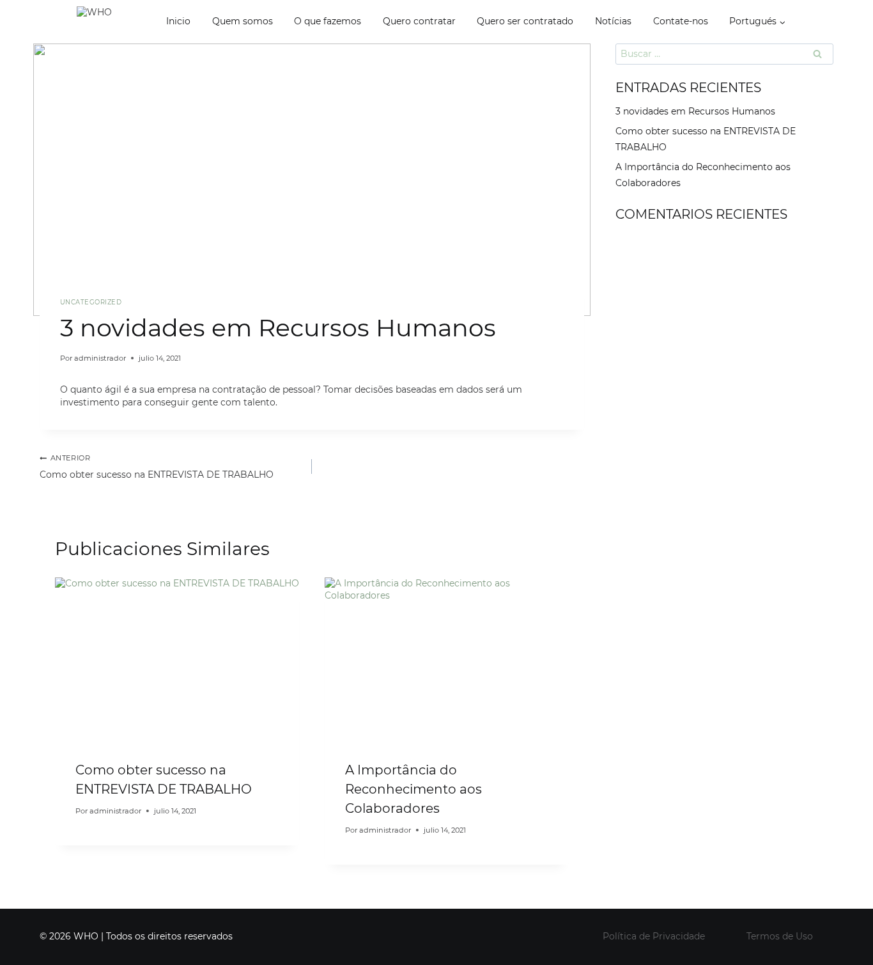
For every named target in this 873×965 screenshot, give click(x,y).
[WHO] (115, 21)
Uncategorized (90, 302)
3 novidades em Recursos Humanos (695, 111)
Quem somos (242, 21)
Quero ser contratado (525, 21)
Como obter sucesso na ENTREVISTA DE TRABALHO (157, 467)
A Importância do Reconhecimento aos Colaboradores (413, 789)
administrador (100, 358)
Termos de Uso (779, 936)
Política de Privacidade (654, 936)
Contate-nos (680, 21)
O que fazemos (327, 21)
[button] (781, 21)
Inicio (178, 21)
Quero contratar (419, 21)
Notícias (613, 21)
